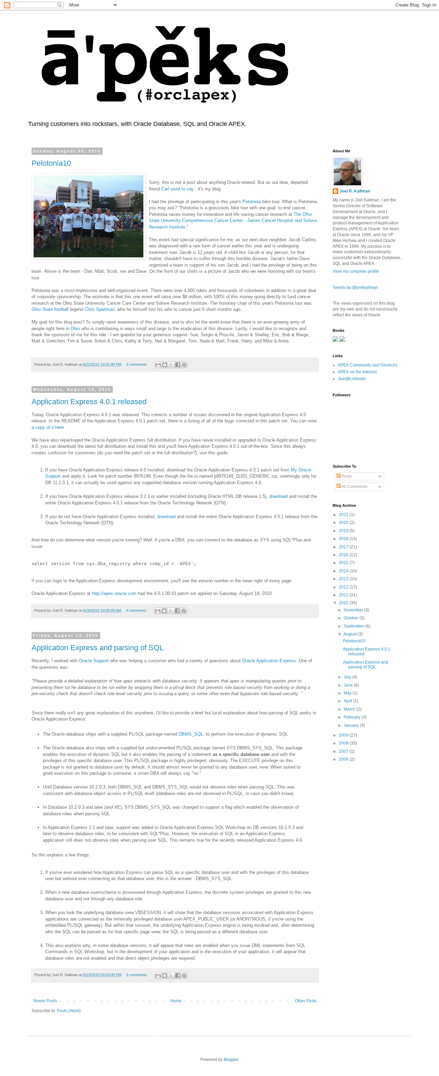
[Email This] (158, 364)
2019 (344, 530)
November (354, 610)
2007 (344, 751)
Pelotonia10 (51, 163)
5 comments (136, 975)
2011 (344, 595)
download (278, 496)
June (349, 685)
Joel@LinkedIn (352, 378)
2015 (344, 562)
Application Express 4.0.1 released (89, 401)
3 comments (136, 364)
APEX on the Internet (357, 372)
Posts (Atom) (69, 1010)
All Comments (354, 486)
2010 (344, 602)
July (348, 677)
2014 (344, 571)
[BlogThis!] (164, 364)
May (348, 693)
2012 (344, 587)
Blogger (231, 1059)
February (352, 717)
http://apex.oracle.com (114, 593)
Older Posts (306, 1000)
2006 (344, 759)
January (352, 725)
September (354, 626)
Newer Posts (45, 1000)
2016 (344, 554)
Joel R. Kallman (355, 191)
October (351, 618)
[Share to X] (171, 364)
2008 (344, 743)
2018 (344, 538)
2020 (344, 522)
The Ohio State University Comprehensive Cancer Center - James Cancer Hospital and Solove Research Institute (233, 221)
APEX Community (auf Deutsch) (367, 365)
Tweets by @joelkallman (355, 287)
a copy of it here (48, 427)
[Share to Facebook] (177, 364)
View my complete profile (356, 271)
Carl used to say (177, 188)
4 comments (136, 610)
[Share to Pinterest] (184, 364)
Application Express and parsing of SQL (98, 647)
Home (176, 1000)
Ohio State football (50, 309)
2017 (344, 547)
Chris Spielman (99, 309)
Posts (346, 476)
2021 (344, 514)
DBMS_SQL (191, 734)
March (350, 709)
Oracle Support (94, 660)
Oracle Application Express (269, 660)
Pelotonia (251, 201)
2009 (344, 735)
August (351, 634)
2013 (344, 578)
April (348, 701)
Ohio (75, 328)
